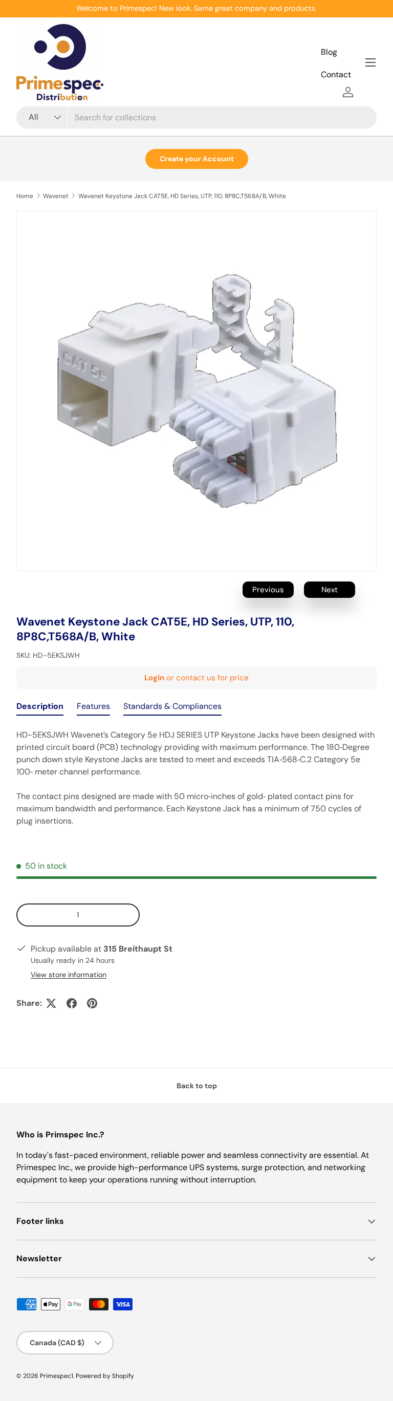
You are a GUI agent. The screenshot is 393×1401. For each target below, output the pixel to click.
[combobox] (196, 117)
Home (24, 196)
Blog (329, 52)
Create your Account (197, 158)
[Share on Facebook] (71, 1003)
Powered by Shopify (105, 1376)
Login (154, 678)
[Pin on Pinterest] (92, 1003)
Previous (268, 590)
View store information (68, 974)
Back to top (197, 1085)
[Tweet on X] (51, 1003)
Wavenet (56, 196)
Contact (336, 74)
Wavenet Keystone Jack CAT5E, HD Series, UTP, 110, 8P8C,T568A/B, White (182, 196)
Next (329, 590)
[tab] (39, 708)
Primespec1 (56, 1376)
